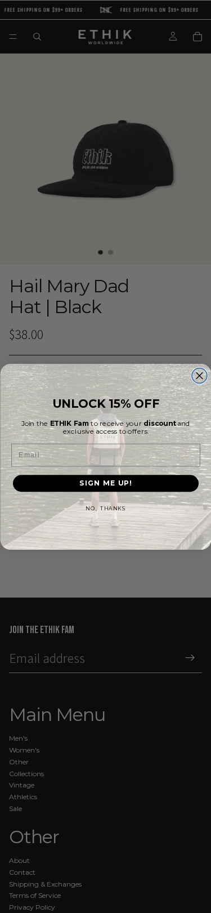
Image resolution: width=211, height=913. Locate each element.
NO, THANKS (105, 508)
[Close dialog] (199, 375)
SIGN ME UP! (105, 483)
